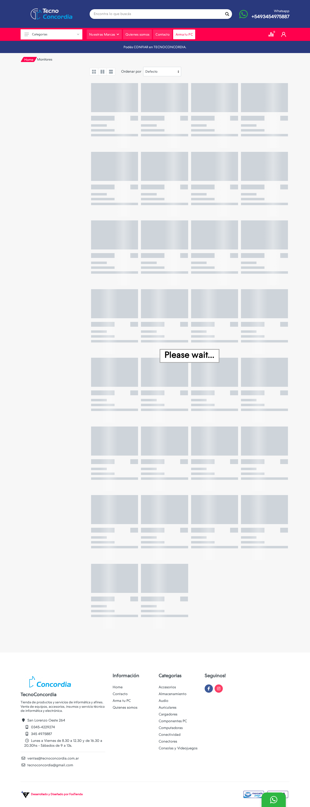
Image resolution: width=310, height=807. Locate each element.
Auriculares (167, 707)
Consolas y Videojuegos (178, 748)
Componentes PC (173, 721)
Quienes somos (125, 707)
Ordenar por (131, 71)
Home (28, 60)
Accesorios (167, 687)
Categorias (39, 34)
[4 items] (94, 72)
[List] (111, 72)
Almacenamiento (172, 694)
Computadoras (171, 728)
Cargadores (168, 714)
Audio (163, 701)
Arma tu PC (122, 701)
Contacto (120, 694)
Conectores (168, 741)
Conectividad (169, 735)
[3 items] (102, 72)
